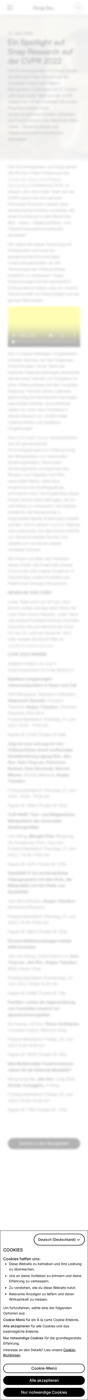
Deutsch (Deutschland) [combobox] (57, 1239)
